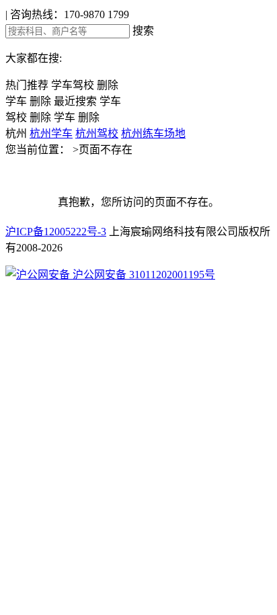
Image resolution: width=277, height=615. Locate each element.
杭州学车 (51, 133)
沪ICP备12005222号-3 (55, 231)
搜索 (143, 30)
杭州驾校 (96, 133)
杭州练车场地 (153, 133)
